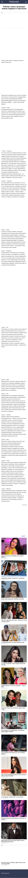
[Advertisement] (14, 44)
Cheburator (14, 2)
